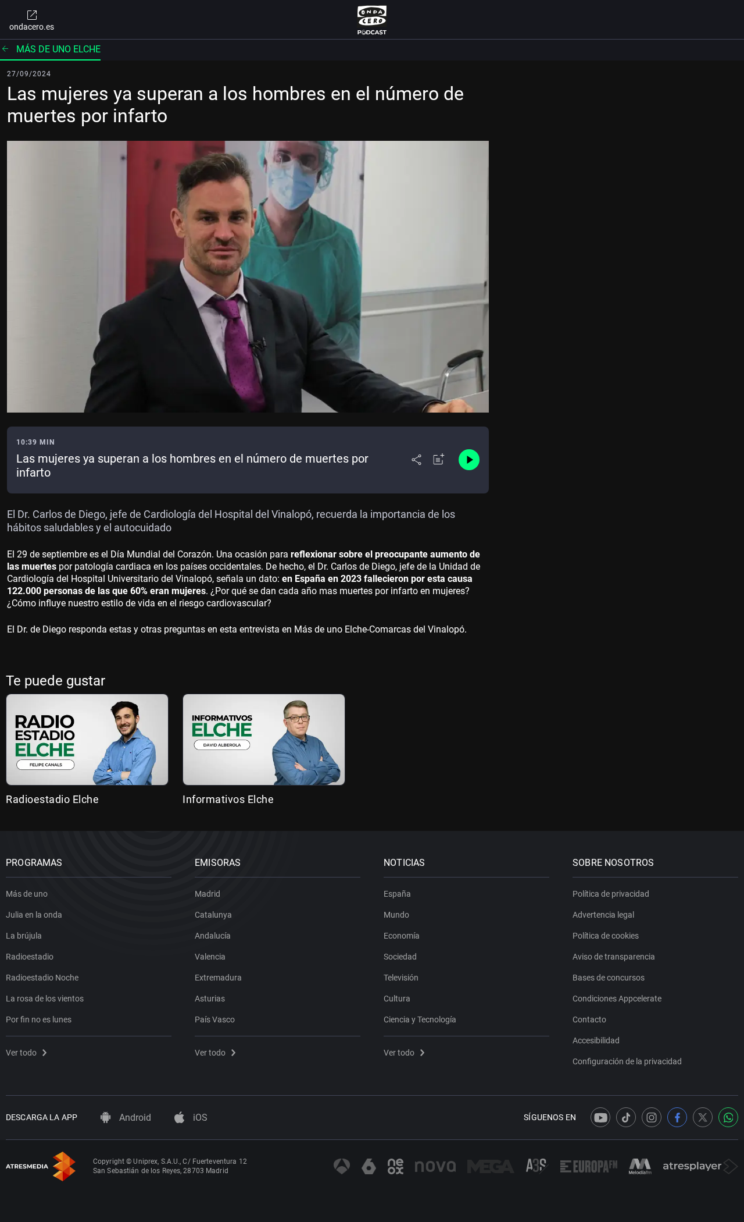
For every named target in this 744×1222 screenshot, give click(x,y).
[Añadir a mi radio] (438, 459)
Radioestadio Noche (42, 977)
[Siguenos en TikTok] (626, 1117)
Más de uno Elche (58, 49)
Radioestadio (29, 956)
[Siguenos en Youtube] (600, 1117)
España (397, 893)
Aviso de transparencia (614, 956)
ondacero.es (31, 26)
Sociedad (400, 956)
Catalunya (213, 914)
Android (134, 1117)
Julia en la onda (34, 914)
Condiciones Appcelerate (617, 998)
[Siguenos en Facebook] (677, 1117)
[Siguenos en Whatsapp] (728, 1117)
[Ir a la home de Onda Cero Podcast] (372, 20)
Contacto (589, 1019)
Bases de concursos (609, 977)
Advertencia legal (603, 914)
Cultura (397, 998)
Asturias (210, 998)
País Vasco (215, 1019)
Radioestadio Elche (52, 799)
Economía (402, 935)
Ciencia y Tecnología (420, 1019)
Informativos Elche (228, 799)
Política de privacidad (611, 893)
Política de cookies (606, 935)
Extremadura (218, 977)
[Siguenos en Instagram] (651, 1117)
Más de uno (27, 893)
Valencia (210, 956)
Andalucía (213, 935)
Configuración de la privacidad (627, 1061)
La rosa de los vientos (45, 998)
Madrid (207, 893)
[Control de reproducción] (469, 459)
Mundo (396, 914)
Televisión (401, 977)
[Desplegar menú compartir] (416, 459)
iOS (199, 1117)
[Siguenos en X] (703, 1117)
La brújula (24, 935)
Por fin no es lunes (38, 1019)
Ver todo (21, 1052)
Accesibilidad (596, 1040)
